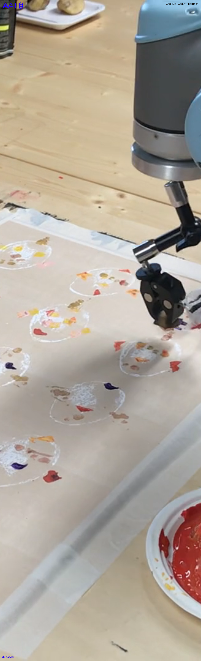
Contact (193, 4)
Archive (171, 4)
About (182, 4)
